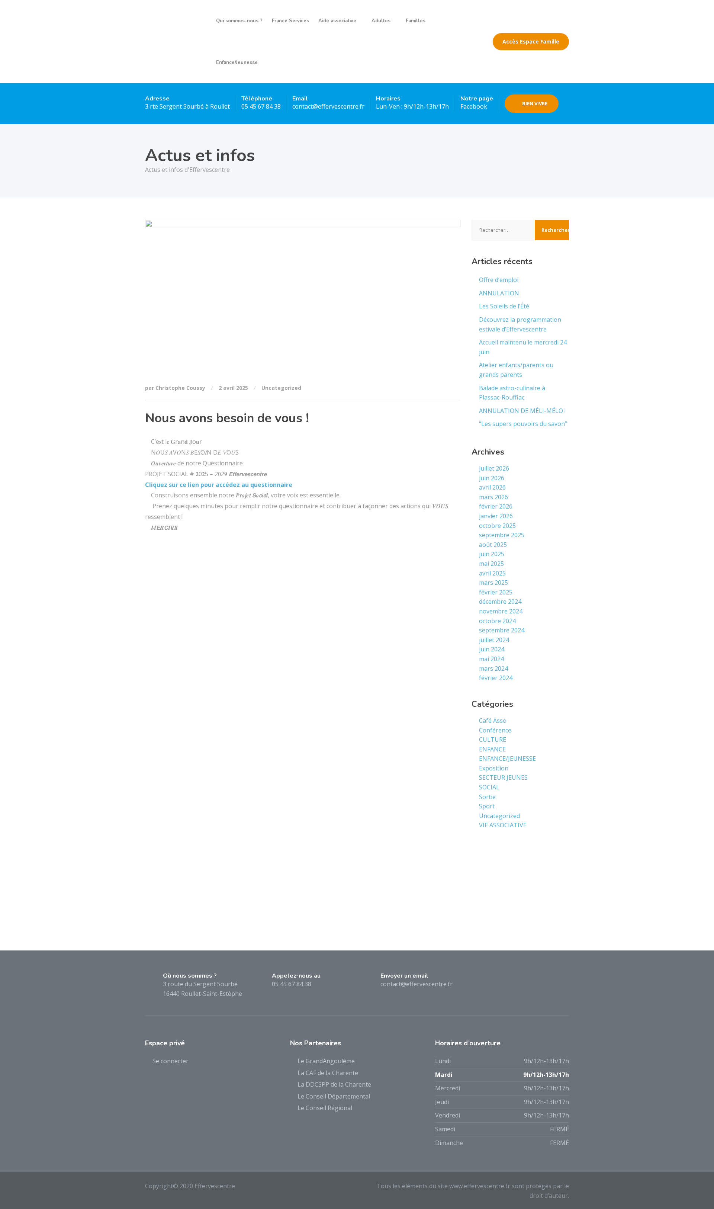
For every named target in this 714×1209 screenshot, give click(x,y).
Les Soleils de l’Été (504, 306)
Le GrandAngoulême (326, 1061)
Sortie (487, 797)
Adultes (381, 20)
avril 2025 (492, 573)
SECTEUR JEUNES (503, 777)
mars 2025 (493, 582)
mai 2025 (491, 563)
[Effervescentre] (175, 42)
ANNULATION (499, 293)
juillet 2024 (494, 640)
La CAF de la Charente (328, 1073)
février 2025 (495, 592)
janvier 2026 (496, 516)
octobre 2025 (497, 526)
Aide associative (337, 20)
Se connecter (170, 1061)
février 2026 (495, 506)
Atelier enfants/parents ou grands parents (516, 370)
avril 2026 (492, 487)
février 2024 (495, 678)
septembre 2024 (501, 630)
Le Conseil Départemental (334, 1096)
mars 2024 (493, 668)
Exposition (493, 768)
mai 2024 (491, 659)
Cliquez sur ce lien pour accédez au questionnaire (218, 485)
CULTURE (492, 739)
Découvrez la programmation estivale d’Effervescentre (520, 324)
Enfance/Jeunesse (237, 62)
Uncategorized (281, 387)
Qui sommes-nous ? (239, 20)
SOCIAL (489, 787)
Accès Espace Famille (530, 41)
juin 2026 (491, 478)
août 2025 (493, 545)
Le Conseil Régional (325, 1108)
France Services (290, 20)
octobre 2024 (497, 621)
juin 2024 (491, 649)
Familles (415, 20)
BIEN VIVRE (534, 103)
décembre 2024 (500, 601)
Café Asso (492, 720)
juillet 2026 (494, 468)
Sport (487, 806)
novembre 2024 (500, 611)
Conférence (495, 730)
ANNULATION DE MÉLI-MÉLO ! (522, 411)
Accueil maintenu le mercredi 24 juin (523, 347)
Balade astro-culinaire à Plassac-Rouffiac (512, 393)
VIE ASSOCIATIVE (503, 825)
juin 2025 (491, 554)
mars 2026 (493, 497)
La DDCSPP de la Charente (334, 1084)
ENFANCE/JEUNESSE (507, 758)
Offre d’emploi (498, 280)
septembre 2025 (501, 535)
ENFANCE (492, 749)
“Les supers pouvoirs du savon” (523, 424)
